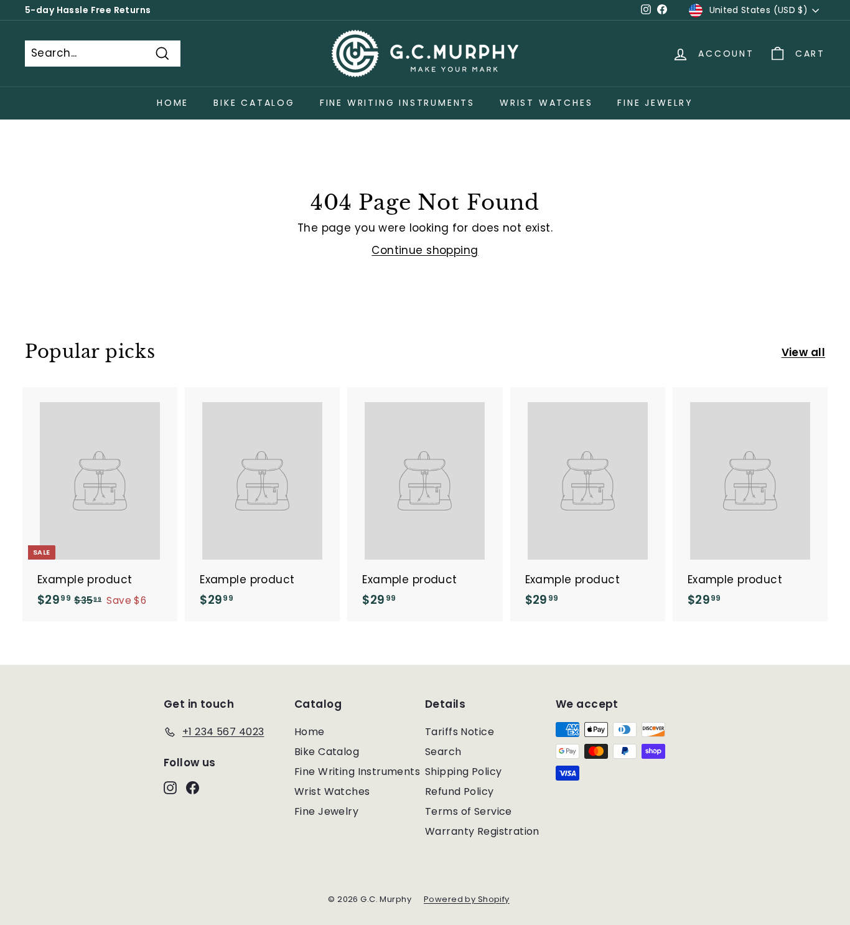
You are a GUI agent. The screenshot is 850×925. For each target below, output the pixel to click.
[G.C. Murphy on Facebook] (192, 787)
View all (803, 352)
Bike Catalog (254, 102)
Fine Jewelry (655, 102)
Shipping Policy (463, 771)
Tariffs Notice (459, 732)
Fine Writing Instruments (397, 102)
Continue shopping (424, 250)
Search (443, 751)
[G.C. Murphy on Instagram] (170, 787)
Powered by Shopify (467, 899)
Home (173, 102)
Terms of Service (468, 811)
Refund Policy (459, 791)
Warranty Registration (482, 831)
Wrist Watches (546, 102)
